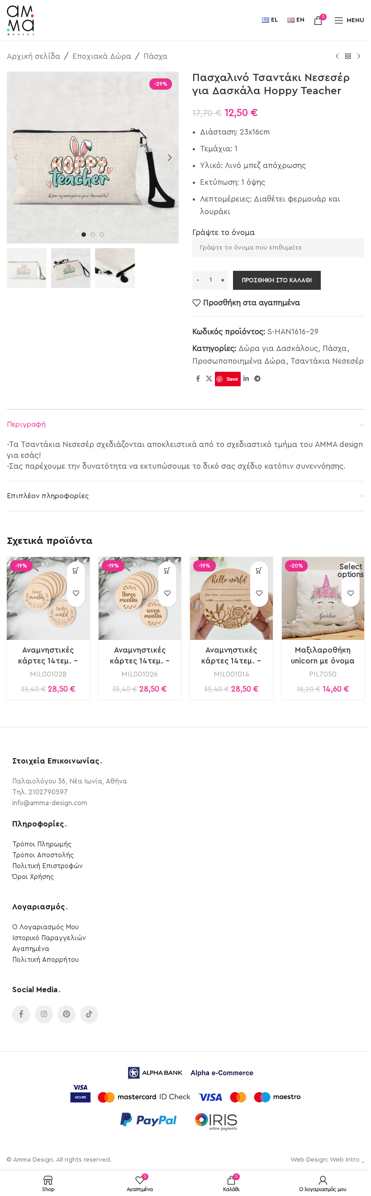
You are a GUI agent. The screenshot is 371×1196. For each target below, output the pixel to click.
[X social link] (209, 379)
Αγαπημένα (30, 949)
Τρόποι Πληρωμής (41, 844)
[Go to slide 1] (83, 234)
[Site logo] (20, 20)
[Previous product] (337, 56)
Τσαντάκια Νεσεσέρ (327, 361)
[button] (16, 158)
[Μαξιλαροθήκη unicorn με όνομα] (323, 598)
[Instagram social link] (44, 1014)
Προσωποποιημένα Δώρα (239, 361)
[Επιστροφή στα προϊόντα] (347, 56)
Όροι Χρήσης (33, 877)
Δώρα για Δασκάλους (278, 348)
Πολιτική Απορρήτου (45, 959)
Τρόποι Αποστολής (43, 855)
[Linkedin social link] (246, 379)
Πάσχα (155, 56)
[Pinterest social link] (66, 1014)
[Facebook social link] (197, 379)
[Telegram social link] (257, 379)
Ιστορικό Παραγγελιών (49, 938)
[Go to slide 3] (102, 234)
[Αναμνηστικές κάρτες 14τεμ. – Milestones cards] (48, 598)
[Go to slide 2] (92, 234)
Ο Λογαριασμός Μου (45, 927)
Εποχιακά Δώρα (101, 56)
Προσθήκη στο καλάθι (277, 280)
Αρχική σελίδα (33, 56)
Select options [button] (351, 570)
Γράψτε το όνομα (223, 232)
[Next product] (358, 56)
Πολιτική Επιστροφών (47, 866)
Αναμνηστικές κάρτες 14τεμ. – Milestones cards (48, 661)
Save (232, 378)
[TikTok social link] (89, 1014)
